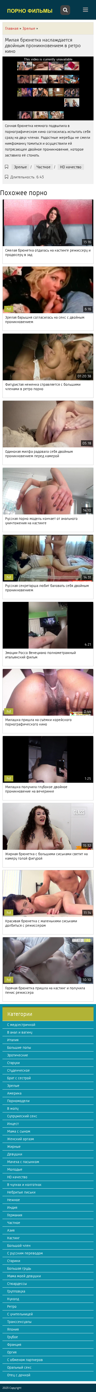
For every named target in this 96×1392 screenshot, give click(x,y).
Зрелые (20, 167)
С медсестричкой (21, 1025)
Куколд (13, 1299)
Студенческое (18, 1070)
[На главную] (30, 10)
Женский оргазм (20, 1139)
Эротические (17, 1055)
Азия (11, 1230)
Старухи (13, 1063)
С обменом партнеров (25, 1360)
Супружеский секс (22, 1116)
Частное (43, 167)
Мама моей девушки (24, 1276)
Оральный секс (19, 1367)
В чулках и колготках (24, 1184)
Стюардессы (17, 1283)
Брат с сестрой (19, 1078)
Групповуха (16, 1291)
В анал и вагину (19, 1032)
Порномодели (18, 1101)
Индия (12, 1207)
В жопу (12, 1108)
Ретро (11, 1306)
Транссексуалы (19, 1322)
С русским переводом (25, 1253)
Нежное (13, 1200)
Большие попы (19, 1047)
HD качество (70, 167)
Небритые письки (21, 1192)
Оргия (11, 1352)
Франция (14, 1344)
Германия (14, 1215)
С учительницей (20, 1314)
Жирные (14, 1146)
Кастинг (13, 1238)
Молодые (14, 1169)
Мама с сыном (18, 1131)
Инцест (13, 1124)
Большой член (19, 1245)
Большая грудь (19, 1268)
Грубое (12, 1337)
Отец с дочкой (18, 1375)
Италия (12, 1040)
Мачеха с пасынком (23, 1162)
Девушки (14, 1154)
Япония (13, 1329)
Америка (14, 1093)
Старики (13, 1261)
